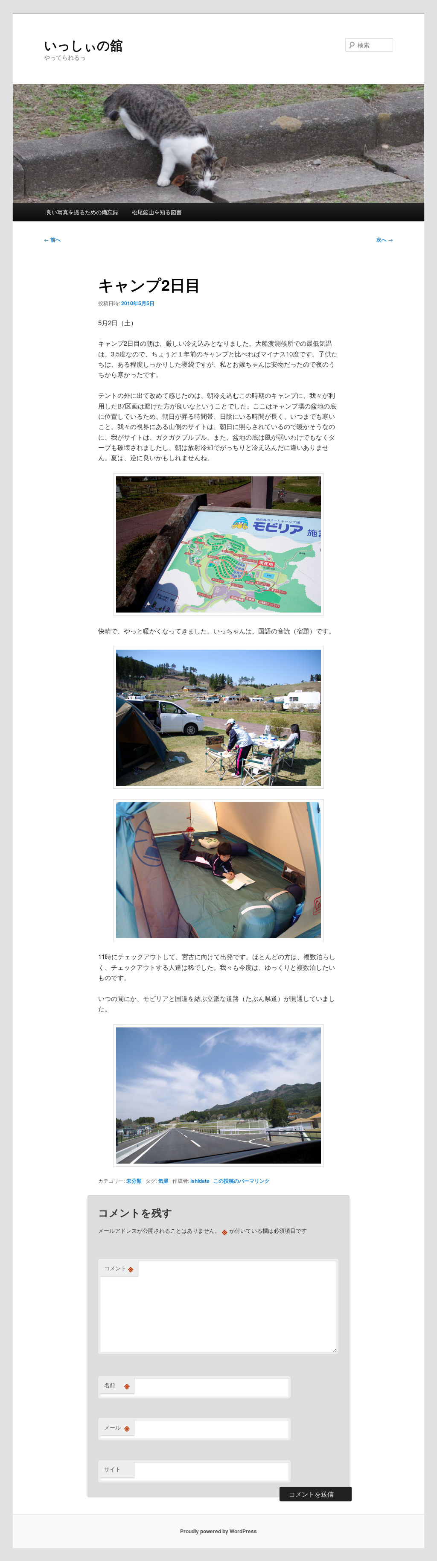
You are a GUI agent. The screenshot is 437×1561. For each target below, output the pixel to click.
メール (117, 1427)
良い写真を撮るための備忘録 (82, 212)
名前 (117, 1385)
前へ (52, 239)
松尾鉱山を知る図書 (157, 212)
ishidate (200, 1181)
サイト (112, 1469)
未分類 (134, 1181)
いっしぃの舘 (83, 44)
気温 (163, 1181)
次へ (384, 239)
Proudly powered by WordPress (218, 1531)
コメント (119, 1268)
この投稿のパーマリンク (241, 1181)
